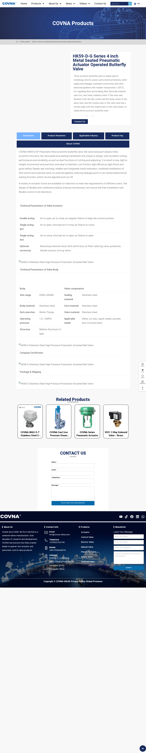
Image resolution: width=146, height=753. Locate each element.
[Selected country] (53, 481)
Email (54, 470)
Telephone (56, 478)
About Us (53, 3)
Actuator (85, 532)
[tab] (28, 135)
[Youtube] (121, 516)
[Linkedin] (137, 516)
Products (36, 3)
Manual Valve (87, 547)
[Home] (17, 42)
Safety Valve (87, 557)
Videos (83, 3)
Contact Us (100, 3)
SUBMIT (129, 567)
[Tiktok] (126, 516)
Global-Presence (94, 581)
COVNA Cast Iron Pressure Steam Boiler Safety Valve (59, 435)
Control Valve (87, 537)
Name (54, 462)
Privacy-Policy (78, 581)
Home (24, 3)
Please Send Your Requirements (73, 503)
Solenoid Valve (87, 561)
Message (55, 485)
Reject (113, 750)
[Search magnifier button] (130, 3)
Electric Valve (87, 542)
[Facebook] (132, 516)
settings (87, 751)
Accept (101, 750)
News (69, 3)
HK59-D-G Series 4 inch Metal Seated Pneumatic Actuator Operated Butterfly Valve (56, 42)
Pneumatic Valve (88, 552)
